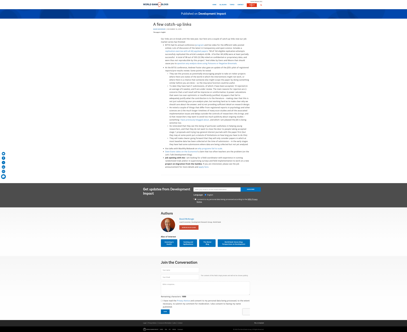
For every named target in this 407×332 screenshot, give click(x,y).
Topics (232, 4)
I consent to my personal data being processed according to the (227, 200)
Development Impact (212, 13)
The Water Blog (207, 243)
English (163, 32)
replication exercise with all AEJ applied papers (186, 51)
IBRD (161, 329)
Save (165, 311)
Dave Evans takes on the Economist (181, 151)
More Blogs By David (189, 227)
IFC (170, 329)
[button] (261, 5)
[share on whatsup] (3, 171)
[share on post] (3, 162)
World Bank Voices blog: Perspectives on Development (233, 243)
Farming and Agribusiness (188, 243)
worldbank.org (256, 1)
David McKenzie (159, 29)
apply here (203, 167)
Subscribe (250, 189)
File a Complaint (259, 323)
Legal (144, 323)
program (200, 45)
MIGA (174, 329)
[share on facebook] (3, 158)
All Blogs (223, 4)
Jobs (174, 323)
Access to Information (164, 323)
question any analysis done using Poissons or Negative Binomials (207, 63)
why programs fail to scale (210, 148)
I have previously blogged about (194, 119)
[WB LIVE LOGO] (252, 5)
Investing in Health (169, 243)
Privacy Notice (183, 300)
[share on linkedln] (3, 167)
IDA (166, 329)
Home (214, 4)
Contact (241, 4)
